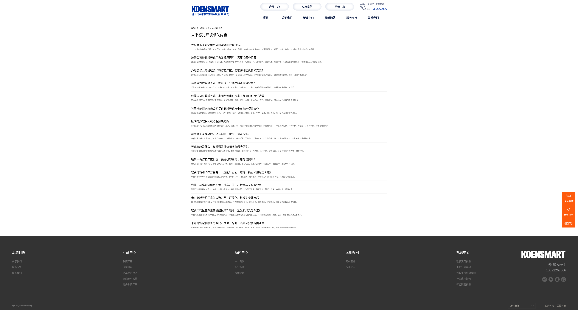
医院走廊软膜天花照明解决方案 (210, 121)
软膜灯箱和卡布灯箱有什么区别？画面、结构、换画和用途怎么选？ (231, 172)
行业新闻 (239, 267)
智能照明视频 (463, 284)
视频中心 (339, 6)
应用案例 (307, 6)
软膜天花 (127, 261)
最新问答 (330, 17)
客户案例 (350, 261)
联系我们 (373, 17)
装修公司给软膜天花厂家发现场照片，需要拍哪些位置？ (225, 57)
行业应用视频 (463, 278)
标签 (207, 28)
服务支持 (351, 17)
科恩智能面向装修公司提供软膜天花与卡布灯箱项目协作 (225, 108)
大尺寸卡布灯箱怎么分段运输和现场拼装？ (217, 45)
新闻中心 (308, 17)
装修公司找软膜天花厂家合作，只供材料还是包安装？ (223, 83)
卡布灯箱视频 (463, 267)
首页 (265, 17)
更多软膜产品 (130, 284)
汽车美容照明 (130, 273)
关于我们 (286, 17)
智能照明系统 (130, 278)
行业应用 (350, 267)
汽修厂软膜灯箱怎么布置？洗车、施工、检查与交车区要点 (226, 185)
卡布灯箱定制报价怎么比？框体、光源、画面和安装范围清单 (227, 223)
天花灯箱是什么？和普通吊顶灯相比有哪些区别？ (221, 146)
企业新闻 (239, 261)
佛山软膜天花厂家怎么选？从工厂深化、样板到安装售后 (225, 197)
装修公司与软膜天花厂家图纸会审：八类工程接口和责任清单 (227, 96)
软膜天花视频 (463, 261)
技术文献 (239, 273)
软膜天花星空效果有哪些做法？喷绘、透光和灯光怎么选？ (226, 210)
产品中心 (274, 6)
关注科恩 (561, 306)
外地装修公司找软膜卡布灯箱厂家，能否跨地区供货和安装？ (227, 70)
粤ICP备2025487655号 (22, 306)
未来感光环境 (216, 28)
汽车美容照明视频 (466, 273)
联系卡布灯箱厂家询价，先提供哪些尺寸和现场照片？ (223, 159)
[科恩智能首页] (210, 15)
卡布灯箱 (127, 267)
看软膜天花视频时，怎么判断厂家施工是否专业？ (221, 134)
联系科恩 (549, 306)
